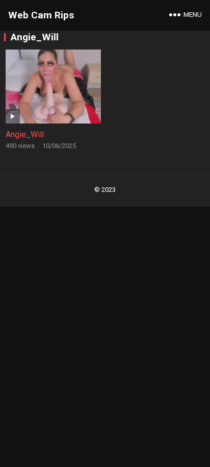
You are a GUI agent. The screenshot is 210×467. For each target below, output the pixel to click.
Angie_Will (25, 134)
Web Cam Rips (41, 15)
